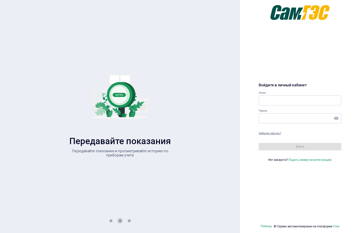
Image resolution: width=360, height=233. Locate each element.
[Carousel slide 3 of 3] (129, 221)
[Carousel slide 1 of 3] (111, 221)
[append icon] (336, 118)
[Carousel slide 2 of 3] (120, 221)
